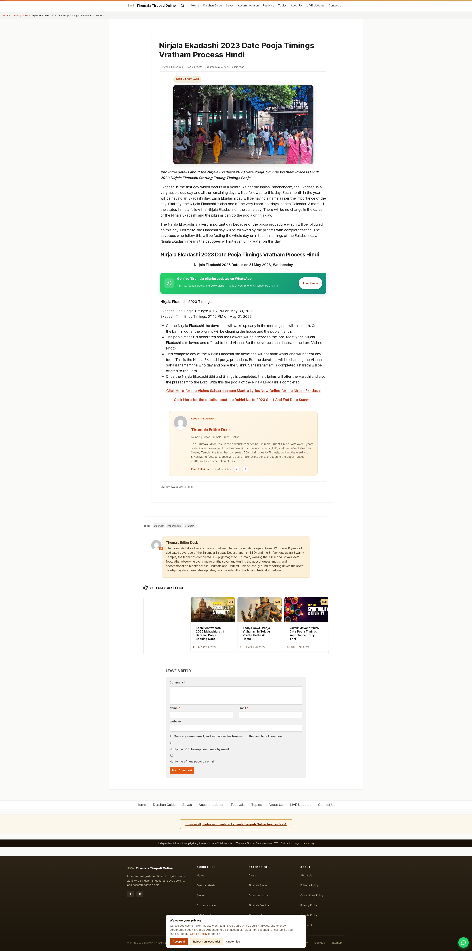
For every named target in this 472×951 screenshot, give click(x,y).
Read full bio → (200, 469)
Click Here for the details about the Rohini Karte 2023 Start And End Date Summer (243, 399)
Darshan (254, 875)
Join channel (310, 283)
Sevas (230, 5)
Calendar (159, 526)
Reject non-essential (206, 941)
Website (175, 721)
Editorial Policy (309, 885)
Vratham (189, 526)
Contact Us (336, 5)
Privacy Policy (308, 905)
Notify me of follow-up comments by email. (200, 749)
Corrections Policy (311, 895)
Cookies (319, 942)
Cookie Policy (198, 933)
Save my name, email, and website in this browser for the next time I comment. (228, 736)
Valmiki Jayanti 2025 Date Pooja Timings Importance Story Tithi (304, 633)
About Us (297, 5)
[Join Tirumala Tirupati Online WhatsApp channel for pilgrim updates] (463, 942)
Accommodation (248, 5)
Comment (177, 682)
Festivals (268, 5)
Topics (282, 5)
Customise (233, 941)
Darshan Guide (212, 5)
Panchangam (174, 526)
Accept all (179, 941)
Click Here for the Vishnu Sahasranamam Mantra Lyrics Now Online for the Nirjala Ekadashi (243, 390)
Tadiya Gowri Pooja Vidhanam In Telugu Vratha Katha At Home (256, 633)
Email (243, 708)
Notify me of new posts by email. (192, 761)
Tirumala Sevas (258, 885)
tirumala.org (307, 843)
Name (175, 708)
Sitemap (337, 942)
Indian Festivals (187, 79)
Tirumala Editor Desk (211, 429)
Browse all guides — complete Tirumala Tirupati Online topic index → (236, 824)
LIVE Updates (316, 5)
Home (195, 5)
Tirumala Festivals (260, 905)
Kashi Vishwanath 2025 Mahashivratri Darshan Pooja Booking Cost (210, 633)
